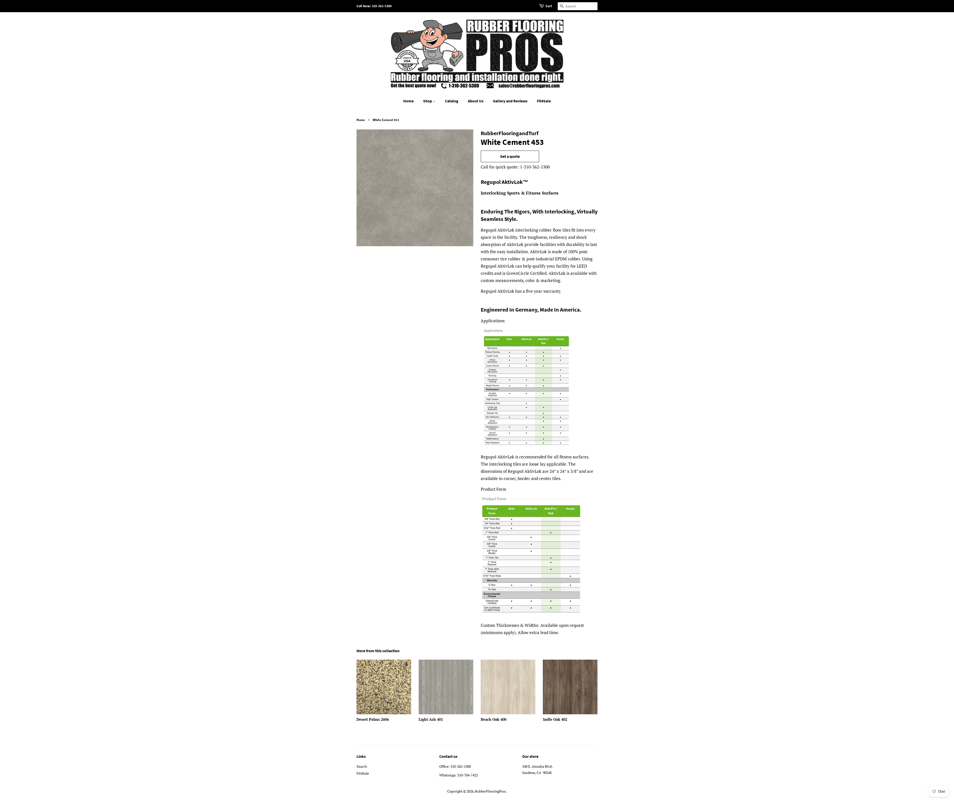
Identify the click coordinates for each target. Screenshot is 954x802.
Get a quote (510, 156)
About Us (475, 100)
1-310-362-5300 (535, 167)
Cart (549, 6)
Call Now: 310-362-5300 (374, 6)
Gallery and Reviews (510, 100)
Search (362, 766)
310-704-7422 (467, 775)
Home (408, 100)
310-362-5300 (460, 766)
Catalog (451, 100)
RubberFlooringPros (490, 791)
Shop (428, 100)
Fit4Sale (544, 100)
